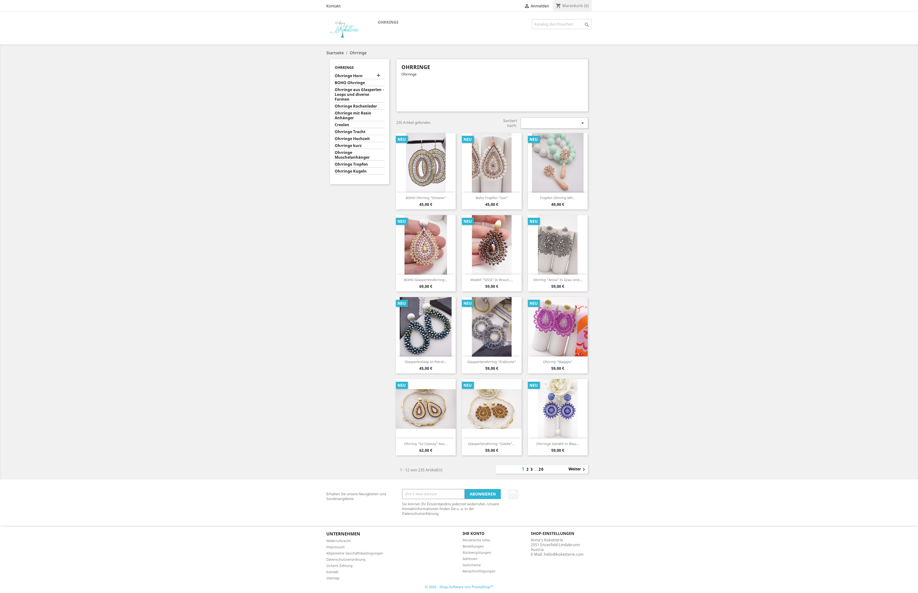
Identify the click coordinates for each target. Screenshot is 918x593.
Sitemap (332, 578)
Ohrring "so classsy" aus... (426, 443)
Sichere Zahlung (339, 565)
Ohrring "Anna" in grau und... (557, 279)
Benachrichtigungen (479, 571)
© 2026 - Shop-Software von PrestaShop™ (459, 586)
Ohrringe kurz (348, 145)
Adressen (470, 558)
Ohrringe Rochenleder (356, 106)
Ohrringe (388, 22)
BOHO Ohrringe (350, 82)
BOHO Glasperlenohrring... (425, 279)
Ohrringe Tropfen (351, 164)
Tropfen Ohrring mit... (557, 198)
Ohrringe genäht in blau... (557, 443)
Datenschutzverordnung (346, 559)
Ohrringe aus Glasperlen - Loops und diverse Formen (359, 94)
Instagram (513, 494)
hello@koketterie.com (564, 554)
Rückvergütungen (477, 552)
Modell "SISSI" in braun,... (491, 279)
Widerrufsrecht (338, 541)
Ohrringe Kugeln (351, 171)
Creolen (342, 124)
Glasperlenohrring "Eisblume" (491, 361)
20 (541, 469)
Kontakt (333, 6)
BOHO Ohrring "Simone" (426, 198)
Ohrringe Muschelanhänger (352, 155)
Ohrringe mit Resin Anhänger (353, 115)
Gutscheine (472, 565)
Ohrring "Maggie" (557, 361)
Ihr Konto (474, 533)
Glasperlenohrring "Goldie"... (491, 443)
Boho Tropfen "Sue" (492, 198)
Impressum (335, 547)
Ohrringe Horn (349, 75)
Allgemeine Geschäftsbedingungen (354, 553)
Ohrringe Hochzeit (352, 138)
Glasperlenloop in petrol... (426, 361)
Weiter (577, 469)
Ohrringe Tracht (350, 131)
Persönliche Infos (476, 540)
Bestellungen (473, 546)
